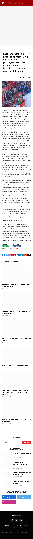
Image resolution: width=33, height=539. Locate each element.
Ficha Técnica (13, 528)
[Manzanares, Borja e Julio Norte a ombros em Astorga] (16, 408)
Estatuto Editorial (21, 525)
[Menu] (3, 3)
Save (13, 255)
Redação (5, 76)
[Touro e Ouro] (16, 3)
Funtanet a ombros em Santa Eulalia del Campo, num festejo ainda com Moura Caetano (15, 392)
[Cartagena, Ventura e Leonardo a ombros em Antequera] (16, 300)
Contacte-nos (8, 525)
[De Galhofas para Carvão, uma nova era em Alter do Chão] (16, 273)
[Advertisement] (16, 25)
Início (3, 49)
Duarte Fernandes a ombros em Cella (15, 365)
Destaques (28, 77)
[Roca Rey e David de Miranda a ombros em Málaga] (16, 327)
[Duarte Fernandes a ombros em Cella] (16, 354)
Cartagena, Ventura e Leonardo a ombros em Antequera (20, 464)
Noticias (22, 77)
